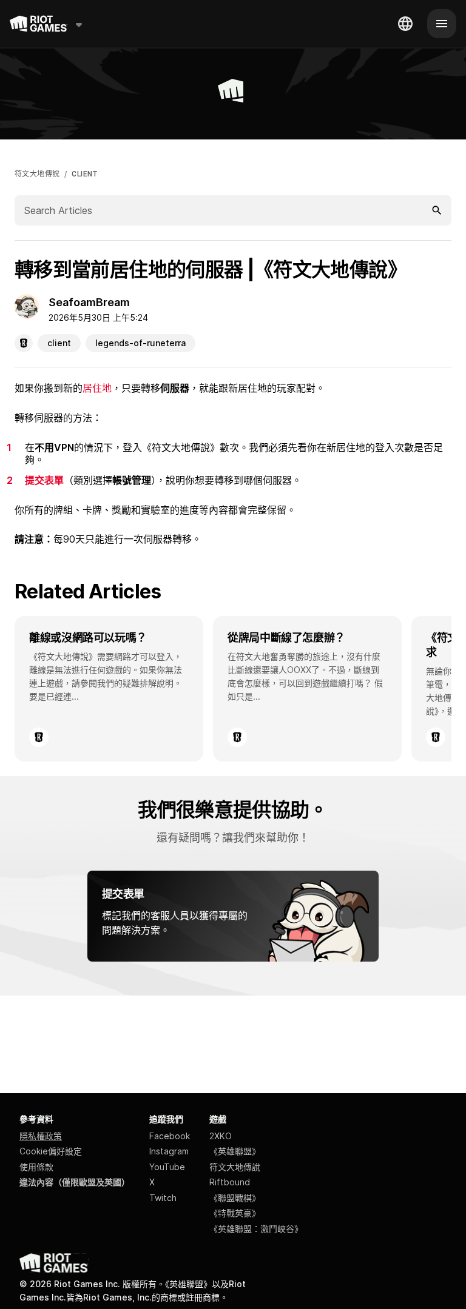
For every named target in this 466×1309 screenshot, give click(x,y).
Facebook (169, 1136)
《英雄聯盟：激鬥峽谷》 (256, 1229)
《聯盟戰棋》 (234, 1198)
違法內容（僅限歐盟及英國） (74, 1182)
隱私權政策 (40, 1136)
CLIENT (85, 174)
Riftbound (229, 1182)
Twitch (163, 1198)
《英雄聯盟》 (234, 1151)
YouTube (167, 1167)
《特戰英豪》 (234, 1213)
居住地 (97, 388)
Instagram (169, 1151)
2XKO (220, 1136)
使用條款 (36, 1167)
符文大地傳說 (37, 174)
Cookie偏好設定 (50, 1151)
